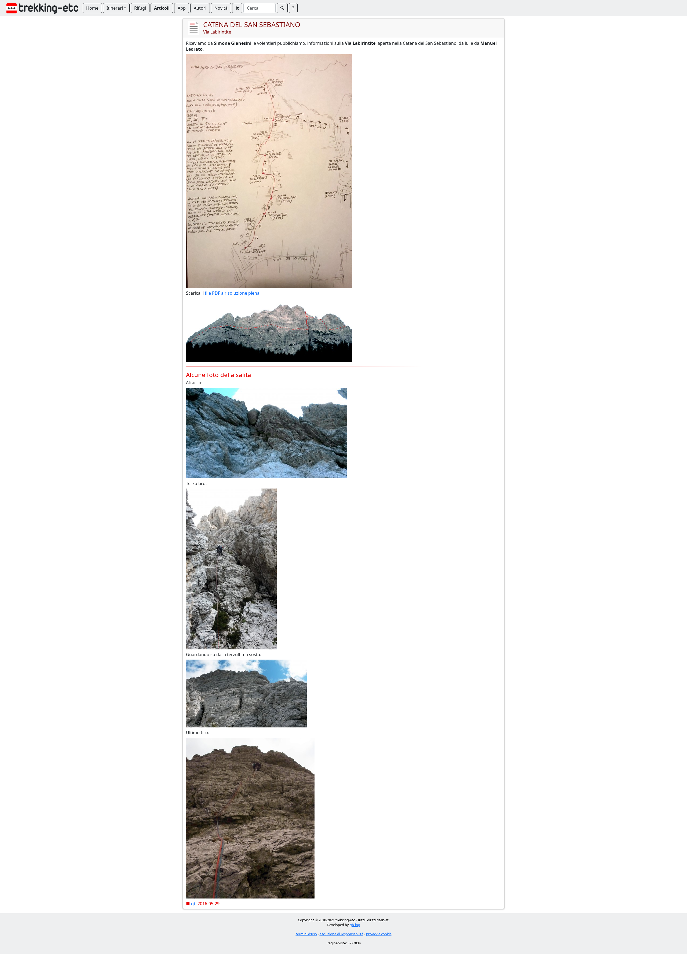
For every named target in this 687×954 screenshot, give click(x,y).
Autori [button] (200, 8)
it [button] (237, 8)
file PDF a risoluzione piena (232, 293)
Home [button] (92, 8)
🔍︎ (282, 8)
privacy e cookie (379, 933)
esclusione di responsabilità (341, 933)
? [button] (293, 8)
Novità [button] (221, 8)
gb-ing (355, 924)
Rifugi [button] (140, 8)
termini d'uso (306, 933)
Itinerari (115, 8)
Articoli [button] (162, 8)
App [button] (182, 8)
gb (193, 904)
